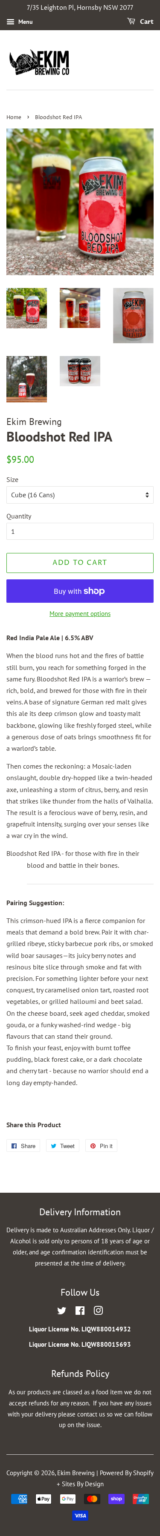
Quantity (18, 516)
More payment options (80, 614)
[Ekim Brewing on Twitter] (62, 1312)
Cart (146, 22)
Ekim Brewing (76, 1473)
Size (12, 479)
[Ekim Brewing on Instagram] (98, 1312)
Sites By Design (83, 1484)
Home (13, 117)
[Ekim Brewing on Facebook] (80, 1312)
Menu (25, 22)
